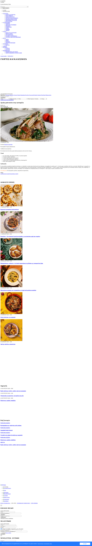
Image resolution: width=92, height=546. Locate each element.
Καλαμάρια (22, 95)
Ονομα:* (2, 525)
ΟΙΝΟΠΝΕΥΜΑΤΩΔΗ (10, 42)
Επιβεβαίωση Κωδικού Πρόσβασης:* (8, 531)
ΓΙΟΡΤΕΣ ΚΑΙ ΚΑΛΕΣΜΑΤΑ (12, 18)
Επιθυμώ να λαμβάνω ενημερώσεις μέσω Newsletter (12, 529)
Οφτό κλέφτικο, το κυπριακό (8, 317)
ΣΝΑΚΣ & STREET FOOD (11, 19)
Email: (2, 512)
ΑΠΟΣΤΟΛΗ (3, 517)
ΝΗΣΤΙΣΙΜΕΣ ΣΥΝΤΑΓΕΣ (11, 20)
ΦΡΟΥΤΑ (3, 442)
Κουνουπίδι (31, 95)
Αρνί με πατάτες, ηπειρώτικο (8, 344)
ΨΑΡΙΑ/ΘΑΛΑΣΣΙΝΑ (5, 423)
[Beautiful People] (7, 493)
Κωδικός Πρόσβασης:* (5, 530)
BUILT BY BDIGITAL (5, 503)
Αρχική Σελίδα (3, 56)
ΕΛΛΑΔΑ (8, 49)
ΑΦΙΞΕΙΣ (7, 30)
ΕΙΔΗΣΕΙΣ (8, 23)
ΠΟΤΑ (4, 38)
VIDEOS (5, 46)
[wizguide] (5, 495)
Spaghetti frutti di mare (7, 430)
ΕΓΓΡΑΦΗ (3, 534)
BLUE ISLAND (9, 21)
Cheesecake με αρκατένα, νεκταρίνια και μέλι (12, 395)
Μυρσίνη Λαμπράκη (8, 144)
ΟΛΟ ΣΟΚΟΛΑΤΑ (9, 34)
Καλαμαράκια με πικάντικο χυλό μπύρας (11, 425)
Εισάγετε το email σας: (5, 515)
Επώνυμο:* (3, 526)
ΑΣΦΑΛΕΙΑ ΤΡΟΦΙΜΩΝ (11, 24)
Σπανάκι (39, 95)
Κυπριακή (8, 95)
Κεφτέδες (27, 95)
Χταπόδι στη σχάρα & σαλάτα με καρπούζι (11, 435)
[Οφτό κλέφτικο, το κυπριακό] (11, 313)
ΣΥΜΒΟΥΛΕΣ (9, 27)
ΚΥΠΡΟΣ (8, 48)
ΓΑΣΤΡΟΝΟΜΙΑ (6, 22)
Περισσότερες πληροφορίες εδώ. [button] (44, 543)
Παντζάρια (43, 95)
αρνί (1, 173)
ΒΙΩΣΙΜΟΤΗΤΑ (6, 50)
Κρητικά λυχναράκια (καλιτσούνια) (10, 209)
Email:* (2, 527)
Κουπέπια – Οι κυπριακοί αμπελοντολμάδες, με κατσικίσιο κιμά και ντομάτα (20, 236)
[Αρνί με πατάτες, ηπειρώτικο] (11, 340)
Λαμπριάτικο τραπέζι (14, 173)
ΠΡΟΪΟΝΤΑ (5, 43)
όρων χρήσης (8, 532)
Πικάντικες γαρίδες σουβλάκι (8, 400)
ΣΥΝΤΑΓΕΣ (5, 13)
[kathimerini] (5, 492)
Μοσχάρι (12, 95)
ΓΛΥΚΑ (4, 31)
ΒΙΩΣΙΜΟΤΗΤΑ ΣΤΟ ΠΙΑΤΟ (12, 51)
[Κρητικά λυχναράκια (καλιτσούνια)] (11, 205)
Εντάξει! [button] (85, 543)
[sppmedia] (3, 484)
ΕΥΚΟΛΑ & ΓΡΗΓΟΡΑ (10, 14)
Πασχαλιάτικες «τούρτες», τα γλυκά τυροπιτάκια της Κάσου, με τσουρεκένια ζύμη (22, 263)
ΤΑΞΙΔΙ (7, 28)
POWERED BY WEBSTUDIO (23, 503)
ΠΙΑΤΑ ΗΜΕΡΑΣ (9, 15)
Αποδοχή (6, 532)
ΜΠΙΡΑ (7, 40)
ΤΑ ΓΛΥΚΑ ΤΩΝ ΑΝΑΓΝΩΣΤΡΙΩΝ (13, 37)
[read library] (6, 501)
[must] (4, 490)
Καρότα (35, 95)
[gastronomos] (6, 499)
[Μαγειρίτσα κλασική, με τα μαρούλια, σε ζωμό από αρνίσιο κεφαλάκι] (11, 286)
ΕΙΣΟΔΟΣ (3, 514)
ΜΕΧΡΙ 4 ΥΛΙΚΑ (9, 33)
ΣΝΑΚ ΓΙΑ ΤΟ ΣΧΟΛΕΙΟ (11, 32)
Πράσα (18, 95)
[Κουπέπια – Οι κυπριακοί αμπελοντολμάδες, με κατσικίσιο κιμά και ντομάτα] (11, 232)
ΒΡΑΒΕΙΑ (5, 47)
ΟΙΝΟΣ (7, 39)
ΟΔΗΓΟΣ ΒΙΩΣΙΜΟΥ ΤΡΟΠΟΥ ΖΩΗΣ (14, 52)
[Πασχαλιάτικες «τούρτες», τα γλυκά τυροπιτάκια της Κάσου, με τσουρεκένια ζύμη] (11, 259)
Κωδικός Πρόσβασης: (5, 513)
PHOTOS (8, 45)
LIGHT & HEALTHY (10, 16)
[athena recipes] (6, 497)
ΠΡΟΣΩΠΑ (8, 25)
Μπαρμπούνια (48, 95)
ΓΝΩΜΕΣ (8, 29)
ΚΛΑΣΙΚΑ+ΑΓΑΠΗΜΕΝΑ (11, 36)
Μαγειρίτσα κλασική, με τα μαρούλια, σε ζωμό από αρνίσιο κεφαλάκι (18, 290)
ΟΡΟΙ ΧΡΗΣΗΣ (34, 503)
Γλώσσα (15, 95)
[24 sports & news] (7, 488)
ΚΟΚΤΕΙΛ (8, 41)
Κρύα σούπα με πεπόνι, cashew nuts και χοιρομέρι (13, 391)
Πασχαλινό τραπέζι (6, 173)
